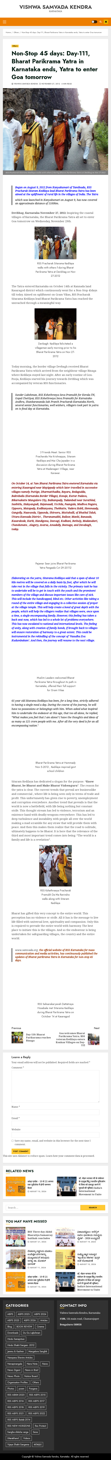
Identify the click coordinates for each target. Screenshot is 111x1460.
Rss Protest (40, 1426)
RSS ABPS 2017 (36, 1401)
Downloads (12, 1332)
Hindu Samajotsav (16, 1339)
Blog (9, 1326)
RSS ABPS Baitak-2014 (18, 1419)
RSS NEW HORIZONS (18, 1426)
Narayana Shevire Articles (20, 1357)
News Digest (13, 1370)
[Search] (100, 22)
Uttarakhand (13, 1438)
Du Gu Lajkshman (31, 1332)
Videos (26, 1438)
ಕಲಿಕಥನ (37, 1444)
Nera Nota (32, 1363)
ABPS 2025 (13, 1320)
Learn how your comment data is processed (70, 1155)
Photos (10, 1388)
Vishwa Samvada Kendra (55, 7)
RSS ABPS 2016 (15, 1401)
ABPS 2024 (40, 1314)
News (45, 1363)
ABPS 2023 (24, 1314)
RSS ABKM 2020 (16, 1395)
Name (16, 1106)
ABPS (10, 1314)
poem (21, 1388)
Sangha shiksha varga (17, 1432)
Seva (35, 1432)
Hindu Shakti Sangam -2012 (20, 1345)
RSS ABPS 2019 (36, 1407)
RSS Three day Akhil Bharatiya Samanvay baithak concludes (15, 1237)
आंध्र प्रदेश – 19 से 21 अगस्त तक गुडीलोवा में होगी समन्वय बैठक (15, 1186)
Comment (18, 1067)
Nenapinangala (14, 1363)
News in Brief (31, 1370)
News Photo (13, 1376)
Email (16, 1118)
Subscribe (106, 22)
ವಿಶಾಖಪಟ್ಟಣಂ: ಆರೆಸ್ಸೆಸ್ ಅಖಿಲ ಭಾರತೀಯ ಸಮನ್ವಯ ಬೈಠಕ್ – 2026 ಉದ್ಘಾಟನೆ (65, 1237)
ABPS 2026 (30, 1320)
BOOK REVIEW (24, 1326)
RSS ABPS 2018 (15, 1407)
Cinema (40, 1326)
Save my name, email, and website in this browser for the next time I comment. (53, 1142)
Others (15, 46)
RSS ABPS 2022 (36, 1413)
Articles (44, 1320)
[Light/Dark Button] (94, 21)
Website (16, 1129)
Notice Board (31, 1376)
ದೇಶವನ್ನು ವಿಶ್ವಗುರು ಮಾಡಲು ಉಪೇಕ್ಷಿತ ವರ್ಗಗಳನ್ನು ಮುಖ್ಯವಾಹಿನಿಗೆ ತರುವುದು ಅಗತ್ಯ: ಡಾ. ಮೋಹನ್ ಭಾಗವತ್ (15, 1259)
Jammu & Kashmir (15, 1351)
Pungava (33, 1388)
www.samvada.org (26, 950)
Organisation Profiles (17, 1382)
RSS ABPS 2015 (37, 1395)
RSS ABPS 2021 (15, 1413)
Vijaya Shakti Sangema (18, 1444)
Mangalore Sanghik (37, 1351)
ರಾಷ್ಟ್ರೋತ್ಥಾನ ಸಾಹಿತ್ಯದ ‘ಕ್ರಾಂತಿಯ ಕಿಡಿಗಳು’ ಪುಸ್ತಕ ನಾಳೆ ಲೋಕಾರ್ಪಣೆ (65, 1259)
